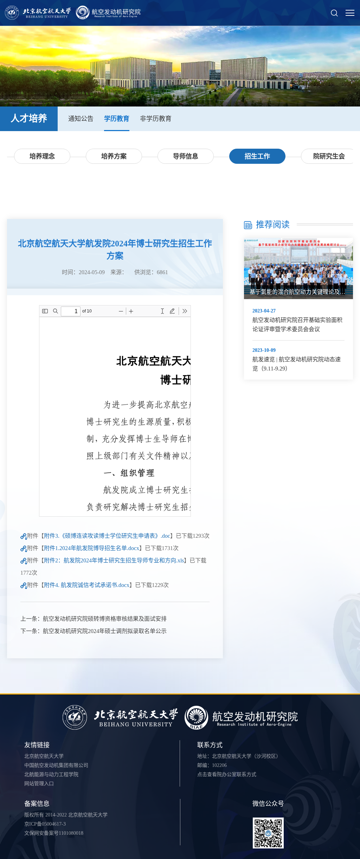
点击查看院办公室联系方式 (226, 774)
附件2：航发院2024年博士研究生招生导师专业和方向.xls (114, 560)
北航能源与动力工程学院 (51, 774)
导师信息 (185, 156)
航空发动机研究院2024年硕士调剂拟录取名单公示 (105, 631)
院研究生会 (329, 156)
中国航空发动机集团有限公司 (56, 765)
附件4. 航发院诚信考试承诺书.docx (86, 585)
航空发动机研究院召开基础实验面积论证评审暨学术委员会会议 (297, 324)
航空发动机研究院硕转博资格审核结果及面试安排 (105, 619)
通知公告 (81, 118)
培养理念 (42, 156)
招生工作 (257, 156)
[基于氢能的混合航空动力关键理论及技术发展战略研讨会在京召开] (298, 268)
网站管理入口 (39, 783)
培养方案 (114, 156)
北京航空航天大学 (44, 756)
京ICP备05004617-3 (45, 824)
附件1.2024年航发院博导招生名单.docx (91, 548)
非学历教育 (156, 118)
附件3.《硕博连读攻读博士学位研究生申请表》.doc (107, 536)
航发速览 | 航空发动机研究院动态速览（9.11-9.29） (296, 364)
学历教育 (116, 118)
